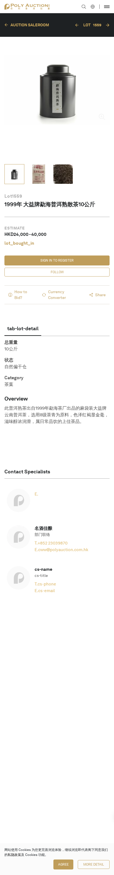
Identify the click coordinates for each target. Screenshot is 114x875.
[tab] (22, 328)
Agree (63, 864)
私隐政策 (14, 855)
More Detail (93, 864)
